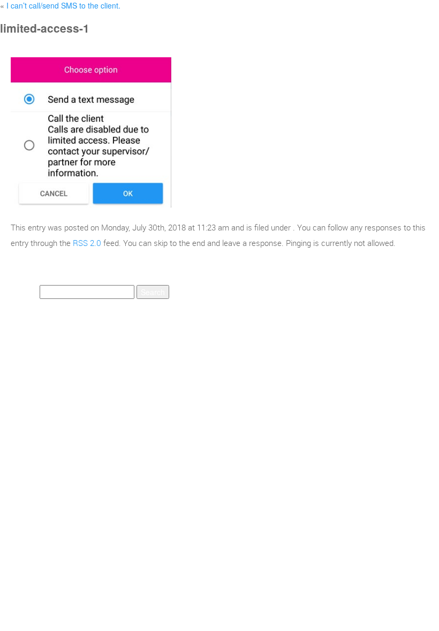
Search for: (18, 292)
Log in (179, 335)
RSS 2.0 (87, 242)
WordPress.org (358, 335)
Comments (290, 335)
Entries (226, 335)
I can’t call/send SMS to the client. (63, 5)
